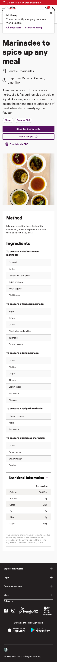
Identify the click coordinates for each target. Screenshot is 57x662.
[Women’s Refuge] (6, 650)
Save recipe (26, 136)
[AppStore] (16, 630)
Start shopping (33, 27)
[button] (28, 477)
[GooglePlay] (40, 630)
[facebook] (6, 611)
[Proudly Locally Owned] (47, 610)
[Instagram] (13, 611)
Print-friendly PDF (19, 143)
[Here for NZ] (28, 610)
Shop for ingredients (28, 128)
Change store (13, 27)
